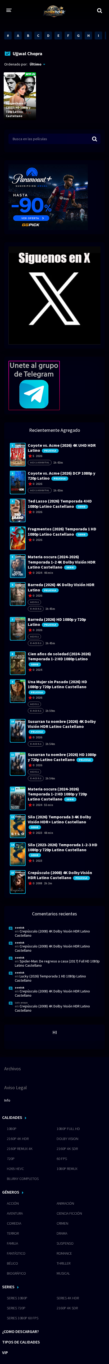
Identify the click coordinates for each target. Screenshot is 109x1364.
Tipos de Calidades (21, 1342)
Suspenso (65, 1243)
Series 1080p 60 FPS (22, 1318)
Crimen (62, 1223)
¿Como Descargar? (20, 1331)
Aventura (15, 1213)
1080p (11, 1128)
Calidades (12, 1117)
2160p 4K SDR (67, 1148)
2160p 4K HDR (18, 1138)
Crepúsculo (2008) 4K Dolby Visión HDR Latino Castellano (52, 933)
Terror (13, 1233)
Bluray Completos (23, 1178)
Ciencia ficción (69, 1213)
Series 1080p (17, 1298)
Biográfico (16, 1273)
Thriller (63, 1263)
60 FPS (62, 1158)
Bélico (12, 1263)
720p (11, 1158)
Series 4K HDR (68, 1298)
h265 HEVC (15, 1168)
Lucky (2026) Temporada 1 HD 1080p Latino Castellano (50, 978)
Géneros (10, 1192)
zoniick (19, 927)
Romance (64, 1253)
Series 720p (16, 1308)
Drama (62, 1233)
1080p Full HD (68, 1128)
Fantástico (16, 1253)
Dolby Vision (67, 1138)
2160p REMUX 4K (20, 1148)
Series (8, 1286)
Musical (63, 1273)
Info (7, 1100)
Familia (12, 1243)
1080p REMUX (67, 1168)
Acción (13, 1203)
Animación (65, 1203)
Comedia (14, 1223)
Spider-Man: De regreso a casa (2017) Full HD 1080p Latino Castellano (57, 963)
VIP (5, 1352)
